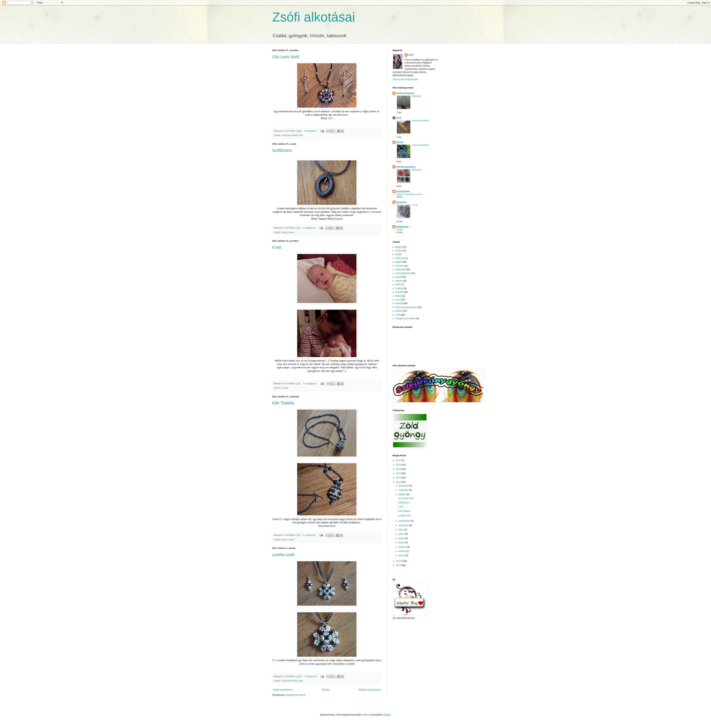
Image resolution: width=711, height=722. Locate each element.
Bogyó (285, 539)
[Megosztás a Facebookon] (339, 131)
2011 (399, 561)
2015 (399, 469)
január (401, 555)
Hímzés (399, 281)
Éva (281, 519)
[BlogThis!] (332, 131)
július (401, 529)
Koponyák (416, 96)
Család (285, 388)
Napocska (416, 170)
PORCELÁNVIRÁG (420, 121)
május (401, 538)
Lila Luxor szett (285, 56)
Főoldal (325, 690)
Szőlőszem (282, 150)
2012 (399, 482)
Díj (396, 254)
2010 (399, 565)
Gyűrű (398, 277)
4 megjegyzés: (311, 131)
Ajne (330, 118)
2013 (399, 477)
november (403, 490)
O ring (414, 205)
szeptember (404, 521)
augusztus (403, 525)
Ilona (398, 118)
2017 (399, 460)
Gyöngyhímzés (402, 273)
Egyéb (398, 262)
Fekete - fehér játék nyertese (409, 194)
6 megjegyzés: (310, 228)
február (402, 551)
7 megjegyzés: (311, 676)
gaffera (365, 714)
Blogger (387, 714)
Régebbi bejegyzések (369, 690)
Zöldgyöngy (402, 226)
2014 (399, 473)
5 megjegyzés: (310, 535)
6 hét (276, 247)
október (402, 494)
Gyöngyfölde (403, 191)
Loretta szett (283, 554)
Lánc (397, 299)
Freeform (399, 266)
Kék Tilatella (283, 403)
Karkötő (399, 292)
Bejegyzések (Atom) (296, 695)
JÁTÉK (399, 229)
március (402, 547)
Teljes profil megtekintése (405, 79)
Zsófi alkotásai (313, 17)
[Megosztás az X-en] (335, 131)
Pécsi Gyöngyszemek (406, 307)
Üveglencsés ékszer (405, 318)
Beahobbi (401, 202)
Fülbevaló (286, 135)
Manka (399, 142)
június (401, 534)
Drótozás (399, 258)
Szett (300, 135)
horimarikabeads (405, 93)
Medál (294, 135)
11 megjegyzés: (310, 383)
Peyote (291, 232)
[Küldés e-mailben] (328, 131)
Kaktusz (399, 288)
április (401, 542)
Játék (398, 284)
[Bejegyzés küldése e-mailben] (322, 131)
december (403, 485)
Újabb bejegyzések (283, 690)
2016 (399, 464)
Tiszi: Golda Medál (420, 145)
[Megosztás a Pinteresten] (342, 131)
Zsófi (410, 55)
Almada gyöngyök (405, 167)
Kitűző (398, 296)
